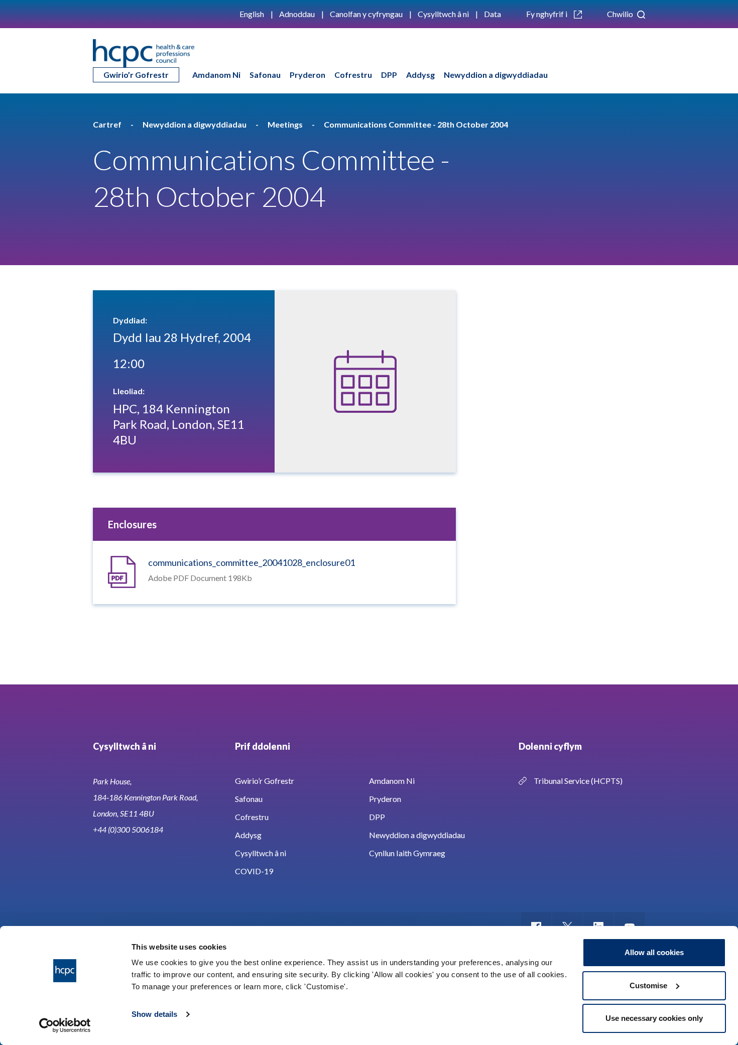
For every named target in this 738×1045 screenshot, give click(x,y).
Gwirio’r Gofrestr (136, 74)
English (251, 14)
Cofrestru (353, 74)
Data (492, 14)
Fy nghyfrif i (547, 14)
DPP (389, 74)
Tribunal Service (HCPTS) (578, 780)
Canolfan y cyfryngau (366, 14)
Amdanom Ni (216, 74)
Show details (154, 1014)
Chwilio (621, 14)
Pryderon (307, 74)
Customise (648, 985)
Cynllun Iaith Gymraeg (407, 853)
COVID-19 (254, 871)
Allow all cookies (654, 952)
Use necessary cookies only (654, 1018)
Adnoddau (297, 14)
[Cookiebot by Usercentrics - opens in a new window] (65, 1025)
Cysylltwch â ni (443, 14)
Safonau (265, 74)
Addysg (420, 74)
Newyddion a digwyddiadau (496, 74)
